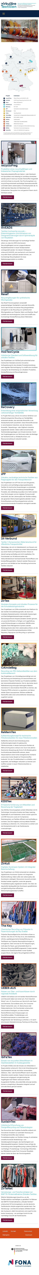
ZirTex (5, 601)
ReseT (5, 294)
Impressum (28, 1235)
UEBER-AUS (8, 988)
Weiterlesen (8, 197)
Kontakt (13, 1231)
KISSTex (6, 801)
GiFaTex (6, 1057)
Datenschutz (28, 1231)
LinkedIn (5, 1231)
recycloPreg (9, 165)
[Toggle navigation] (3, 13)
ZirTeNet (7, 1188)
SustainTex (8, 1121)
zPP (3, 474)
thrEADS (6, 227)
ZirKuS (5, 863)
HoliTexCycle (10, 352)
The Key (6, 925)
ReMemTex (8, 732)
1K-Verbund (9, 538)
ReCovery (8, 407)
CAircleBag (9, 667)
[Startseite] (18, 5)
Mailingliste (6, 1235)
